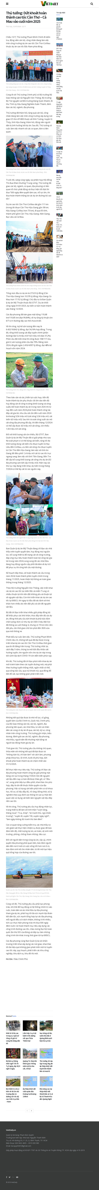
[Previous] (27, 1110)
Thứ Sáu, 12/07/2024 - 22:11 (16, 26)
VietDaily (14, 1182)
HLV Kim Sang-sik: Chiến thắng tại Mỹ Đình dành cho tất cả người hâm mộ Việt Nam (59, 57)
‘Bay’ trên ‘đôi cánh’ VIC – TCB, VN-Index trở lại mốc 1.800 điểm (59, 225)
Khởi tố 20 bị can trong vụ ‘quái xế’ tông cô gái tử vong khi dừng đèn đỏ (13, 1038)
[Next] (31, 1110)
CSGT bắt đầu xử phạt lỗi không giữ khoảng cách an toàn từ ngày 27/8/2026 (59, 31)
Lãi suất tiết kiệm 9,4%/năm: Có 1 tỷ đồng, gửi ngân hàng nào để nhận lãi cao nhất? (59, 249)
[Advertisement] (29, 986)
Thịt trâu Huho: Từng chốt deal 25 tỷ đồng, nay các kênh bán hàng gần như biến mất (59, 134)
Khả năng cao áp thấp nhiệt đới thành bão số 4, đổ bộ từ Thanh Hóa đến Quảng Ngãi (46, 1094)
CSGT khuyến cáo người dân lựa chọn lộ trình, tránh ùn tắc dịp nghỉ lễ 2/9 (59, 203)
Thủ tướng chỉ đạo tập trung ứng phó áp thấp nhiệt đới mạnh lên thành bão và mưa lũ (46, 1066)
